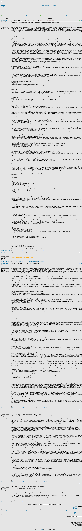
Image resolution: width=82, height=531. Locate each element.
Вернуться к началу (5, 250)
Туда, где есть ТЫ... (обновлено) (8, 10)
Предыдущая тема (75, 16)
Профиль (36, 6)
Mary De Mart (4, 252)
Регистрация (54, 5)
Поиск (39, 5)
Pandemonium (4, 20)
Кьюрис (3, 483)
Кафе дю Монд (75, 513)
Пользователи (46, 5)
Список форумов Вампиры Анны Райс (75, 508)
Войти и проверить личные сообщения (48, 6)
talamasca (47, 3)
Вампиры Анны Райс (46, 1)
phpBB (41, 529)
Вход (60, 6)
